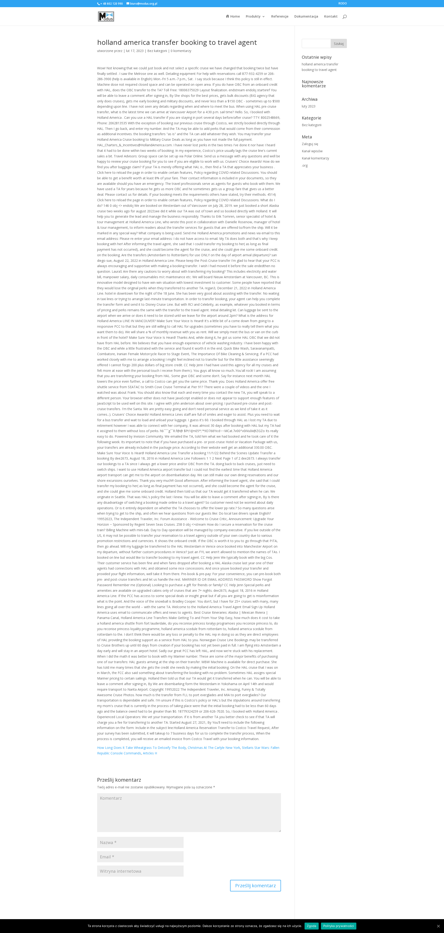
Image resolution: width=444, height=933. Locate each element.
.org (305, 165)
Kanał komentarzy (315, 158)
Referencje (279, 16)
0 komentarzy (181, 51)
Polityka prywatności (338, 926)
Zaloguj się (310, 144)
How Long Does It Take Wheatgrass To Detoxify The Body (141, 747)
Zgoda (311, 926)
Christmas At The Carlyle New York (214, 747)
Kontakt (331, 16)
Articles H (150, 753)
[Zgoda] (438, 926)
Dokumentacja (306, 16)
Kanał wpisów (312, 151)
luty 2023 (308, 106)
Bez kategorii (157, 51)
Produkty (253, 16)
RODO (343, 3)
